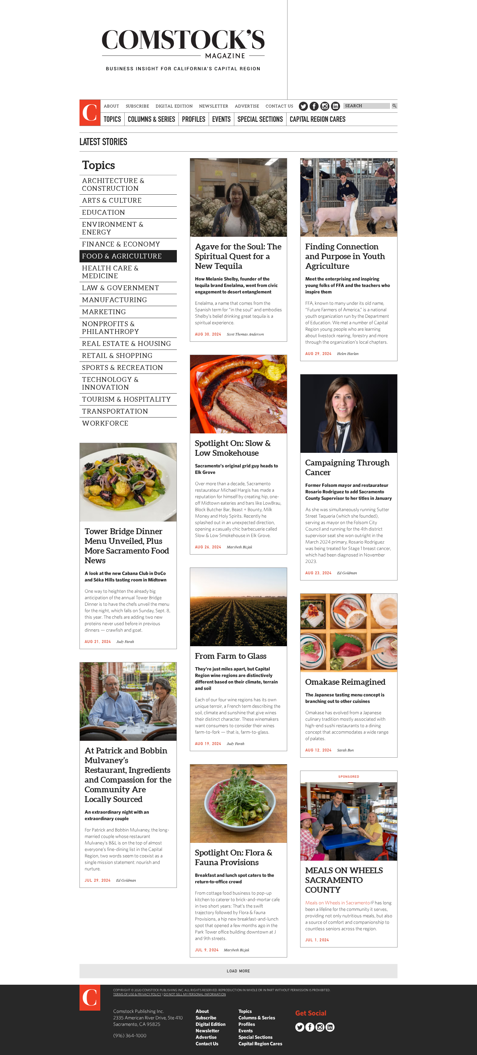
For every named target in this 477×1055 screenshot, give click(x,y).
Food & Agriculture (122, 256)
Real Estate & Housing (126, 343)
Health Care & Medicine (110, 272)
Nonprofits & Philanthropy (110, 327)
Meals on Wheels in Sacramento (337, 902)
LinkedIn (335, 106)
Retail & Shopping (117, 355)
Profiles (193, 119)
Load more (239, 971)
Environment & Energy (113, 228)
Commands (5, 1050)
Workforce (105, 423)
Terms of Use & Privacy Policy (137, 994)
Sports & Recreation (123, 367)
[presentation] (90, 113)
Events (221, 119)
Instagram (324, 106)
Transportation (115, 411)
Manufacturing (114, 300)
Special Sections (260, 119)
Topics (112, 119)
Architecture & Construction (113, 184)
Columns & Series (151, 119)
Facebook (314, 106)
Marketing (104, 311)
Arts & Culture (112, 200)
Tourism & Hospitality (126, 399)
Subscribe (137, 106)
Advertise (247, 106)
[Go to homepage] (183, 50)
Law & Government (120, 288)
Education (104, 212)
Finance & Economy (121, 244)
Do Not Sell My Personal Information (195, 994)
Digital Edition (174, 106)
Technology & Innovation (110, 383)
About (111, 106)
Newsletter (213, 106)
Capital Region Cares (318, 119)
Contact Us (279, 106)
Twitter (303, 106)
